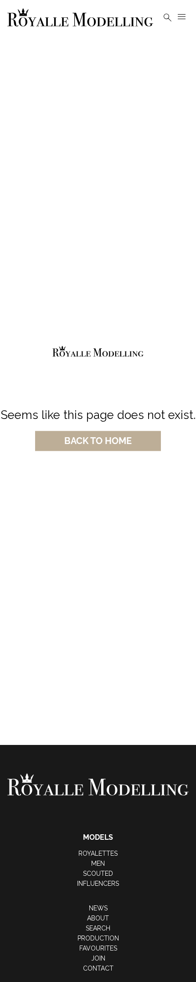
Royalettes (98, 853)
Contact (98, 968)
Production (98, 938)
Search (98, 928)
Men (98, 863)
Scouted (98, 873)
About (98, 918)
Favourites (98, 948)
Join (98, 958)
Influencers (98, 883)
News (98, 908)
